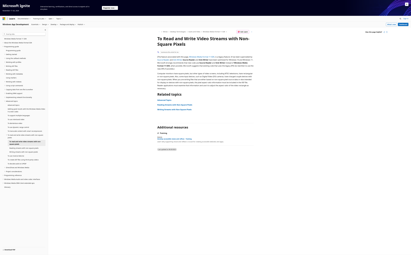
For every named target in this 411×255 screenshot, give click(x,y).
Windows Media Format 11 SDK (214, 32)
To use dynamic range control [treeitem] (18, 127)
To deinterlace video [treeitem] (15, 123)
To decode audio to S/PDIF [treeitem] (17, 164)
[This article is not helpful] (387, 32)
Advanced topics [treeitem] (13, 105)
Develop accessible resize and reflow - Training (174, 139)
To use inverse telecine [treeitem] (16, 156)
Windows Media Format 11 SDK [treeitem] (15, 39)
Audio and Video (194, 32)
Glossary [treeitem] (7, 187)
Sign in (405, 19)
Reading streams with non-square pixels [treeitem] (24, 148)
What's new (391, 24)
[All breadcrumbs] (159, 32)
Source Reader (163, 60)
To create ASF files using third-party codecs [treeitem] (23, 160)
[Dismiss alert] (406, 4)
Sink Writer (177, 60)
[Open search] (400, 19)
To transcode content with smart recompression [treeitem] (25, 131)
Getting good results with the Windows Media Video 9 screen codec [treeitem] (26, 110)
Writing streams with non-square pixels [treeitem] (23, 152)
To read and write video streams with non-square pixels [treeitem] (25, 143)
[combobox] (24, 34)
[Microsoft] (4, 18)
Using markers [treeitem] (11, 78)
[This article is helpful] (384, 32)
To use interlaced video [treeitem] (16, 119)
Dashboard (403, 24)
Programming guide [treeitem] (13, 50)
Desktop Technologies (178, 32)
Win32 (165, 32)
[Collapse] (45, 30)
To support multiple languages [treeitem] (19, 115)
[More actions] (252, 32)
